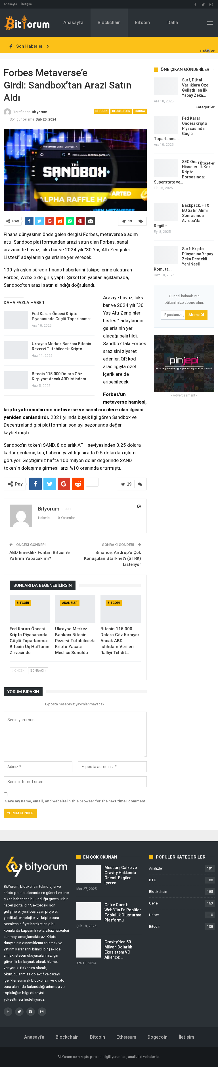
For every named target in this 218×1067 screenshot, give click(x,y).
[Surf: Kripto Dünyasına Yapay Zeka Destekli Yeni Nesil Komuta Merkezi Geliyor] (166, 255)
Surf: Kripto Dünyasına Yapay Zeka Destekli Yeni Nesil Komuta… (183, 258)
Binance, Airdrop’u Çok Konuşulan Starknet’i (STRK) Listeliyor (112, 558)
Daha (172, 22)
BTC (152, 880)
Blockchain (109, 22)
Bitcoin (142, 22)
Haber (154, 915)
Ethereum (126, 1037)
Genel (153, 903)
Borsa (140, 111)
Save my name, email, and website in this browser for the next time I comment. (76, 801)
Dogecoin (157, 1037)
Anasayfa (10, 4)
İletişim (26, 4)
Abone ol (196, 315)
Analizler (69, 602)
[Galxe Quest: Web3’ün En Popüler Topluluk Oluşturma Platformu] (88, 911)
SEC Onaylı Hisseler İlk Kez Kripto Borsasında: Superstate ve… (182, 171)
